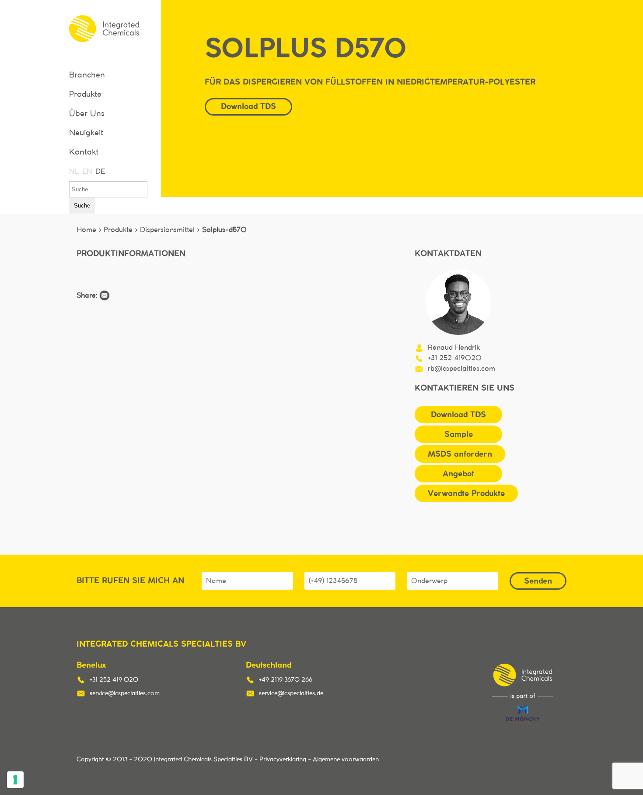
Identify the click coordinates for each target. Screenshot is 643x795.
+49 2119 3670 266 (285, 680)
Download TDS (458, 414)
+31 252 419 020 (114, 680)
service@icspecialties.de (291, 693)
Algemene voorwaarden (346, 759)
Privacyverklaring (282, 759)
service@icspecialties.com (125, 693)
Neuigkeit (86, 133)
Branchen (87, 75)
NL (73, 171)
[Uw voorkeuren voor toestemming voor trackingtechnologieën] (15, 779)
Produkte (85, 94)
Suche (82, 205)
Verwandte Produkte (466, 493)
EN (86, 171)
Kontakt (83, 152)
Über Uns (87, 114)
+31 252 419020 (455, 358)
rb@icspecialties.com (461, 368)
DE (99, 171)
